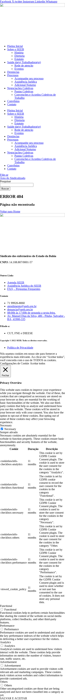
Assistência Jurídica (25, 81)
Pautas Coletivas (23, 91)
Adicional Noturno (25, 84)
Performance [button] (7, 625)
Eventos (19, 68)
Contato (11, 104)
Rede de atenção (23, 65)
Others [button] (4, 681)
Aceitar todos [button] (37, 363)
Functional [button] (6, 605)
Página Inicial (15, 46)
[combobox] (16, 185)
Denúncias (13, 72)
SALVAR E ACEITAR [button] (13, 698)
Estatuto (19, 59)
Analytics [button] (5, 642)
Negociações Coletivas (20, 88)
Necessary (10, 429)
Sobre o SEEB (15, 49)
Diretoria (19, 55)
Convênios (13, 101)
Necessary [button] (6, 425)
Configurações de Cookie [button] (14, 363)
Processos (12, 75)
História (18, 52)
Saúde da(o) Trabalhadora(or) (24, 62)
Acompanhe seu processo (29, 78)
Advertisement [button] (8, 662)
